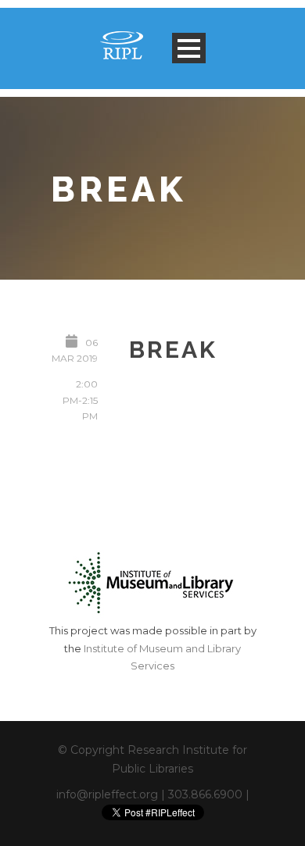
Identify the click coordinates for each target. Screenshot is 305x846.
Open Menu (189, 48)
